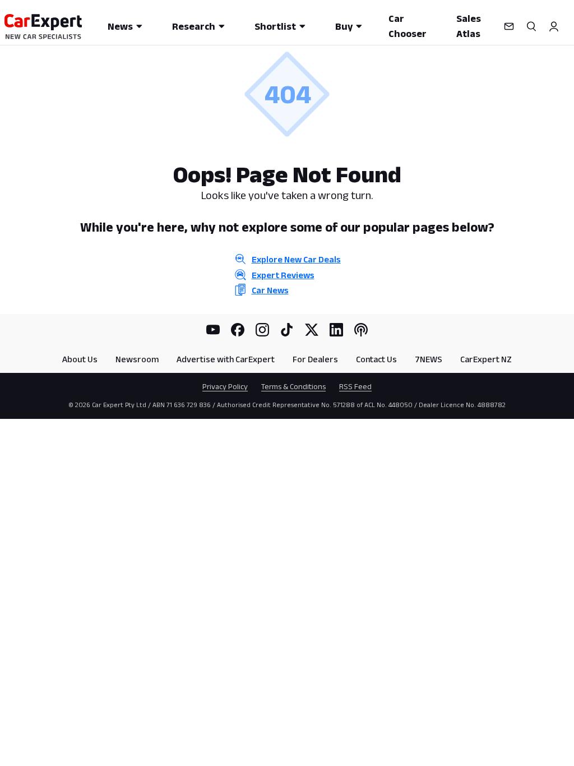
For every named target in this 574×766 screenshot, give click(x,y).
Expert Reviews (283, 275)
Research (193, 26)
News (120, 26)
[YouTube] (213, 329)
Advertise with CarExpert (226, 359)
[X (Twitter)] (311, 329)
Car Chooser (407, 26)
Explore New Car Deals (296, 259)
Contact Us (376, 359)
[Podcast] (361, 329)
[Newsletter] (509, 26)
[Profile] (554, 26)
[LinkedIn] (336, 329)
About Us (80, 359)
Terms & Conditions (293, 386)
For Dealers (315, 359)
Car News (270, 290)
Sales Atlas (468, 26)
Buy (344, 26)
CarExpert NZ (486, 359)
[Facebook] (237, 329)
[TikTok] (287, 329)
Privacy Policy (225, 386)
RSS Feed (355, 386)
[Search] (531, 26)
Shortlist (275, 26)
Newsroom (137, 359)
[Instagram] (262, 329)
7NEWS (428, 359)
